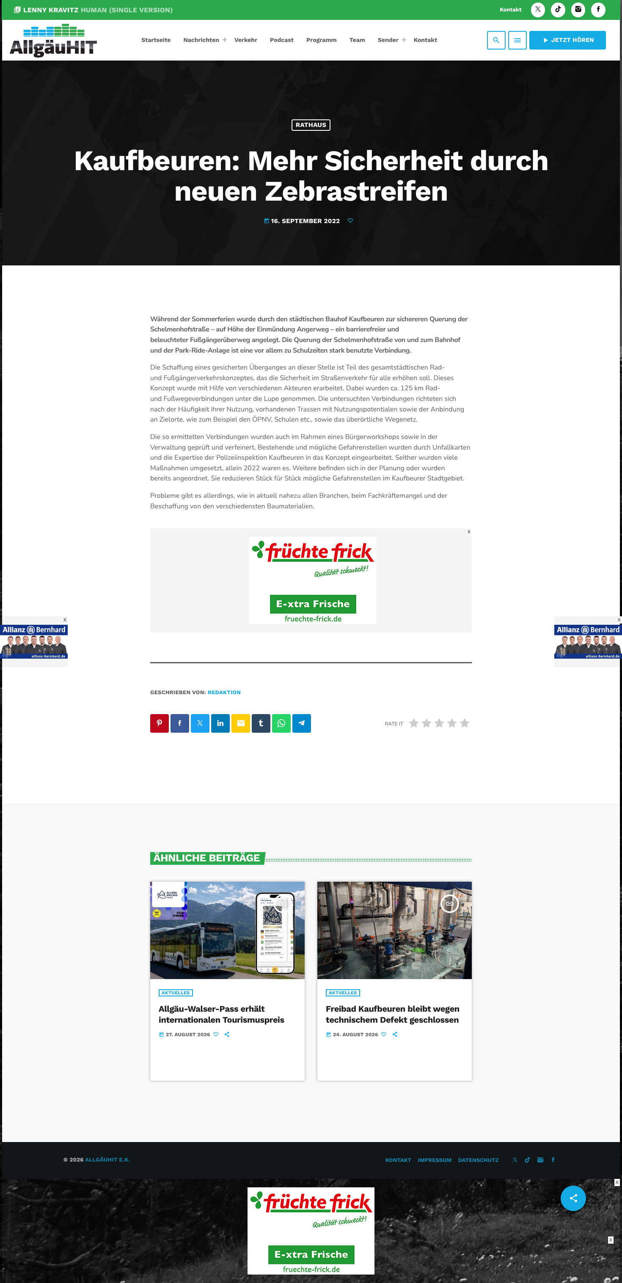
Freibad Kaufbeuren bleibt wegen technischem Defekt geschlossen (393, 1014)
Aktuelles (176, 993)
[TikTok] (558, 10)
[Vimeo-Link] (53, 40)
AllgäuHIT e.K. (107, 1160)
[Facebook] (598, 10)
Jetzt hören (567, 40)
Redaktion (224, 693)
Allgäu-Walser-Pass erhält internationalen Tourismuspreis (221, 1014)
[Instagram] (578, 10)
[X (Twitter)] (538, 10)
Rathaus (311, 125)
